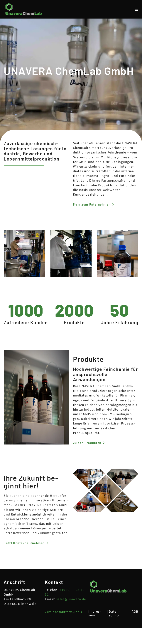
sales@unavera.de (71, 599)
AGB (135, 612)
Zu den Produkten (87, 442)
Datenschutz (114, 613)
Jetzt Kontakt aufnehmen (24, 543)
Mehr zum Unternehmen (92, 204)
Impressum (94, 613)
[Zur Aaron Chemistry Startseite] (24, 9)
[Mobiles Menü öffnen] (136, 9)
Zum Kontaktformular (62, 612)
